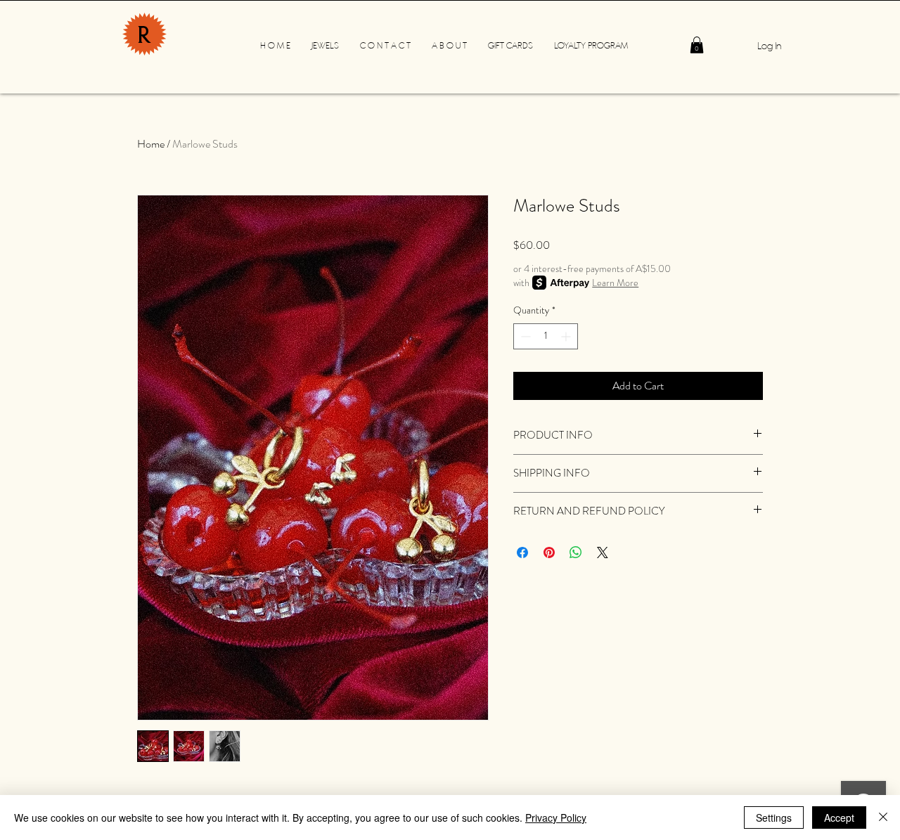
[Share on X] (602, 552)
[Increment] (567, 336)
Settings (774, 817)
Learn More (615, 283)
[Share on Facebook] (522, 552)
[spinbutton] (545, 336)
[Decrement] (524, 336)
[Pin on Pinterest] (549, 552)
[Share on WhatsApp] (575, 552)
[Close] (883, 817)
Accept (839, 817)
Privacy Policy (555, 817)
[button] (697, 45)
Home (151, 144)
